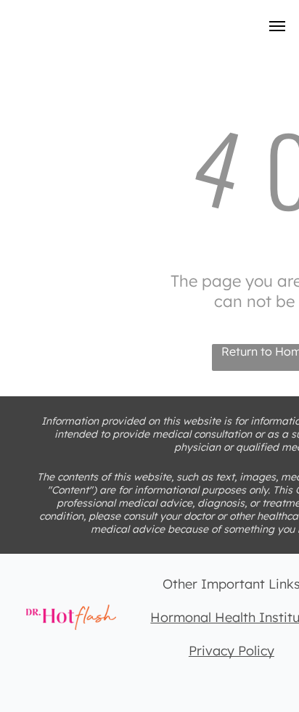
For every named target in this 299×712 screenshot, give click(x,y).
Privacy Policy (231, 650)
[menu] (277, 26)
